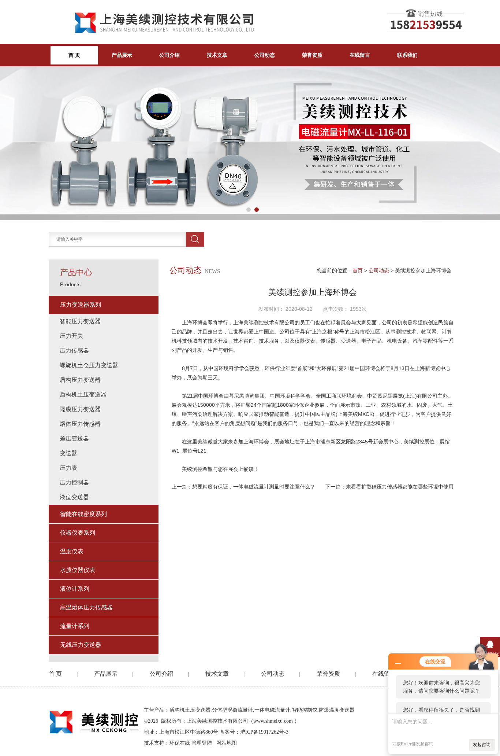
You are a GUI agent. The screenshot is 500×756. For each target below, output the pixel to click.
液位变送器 (74, 497)
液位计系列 (74, 589)
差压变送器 (74, 438)
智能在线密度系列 (83, 514)
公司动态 (264, 55)
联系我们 (407, 55)
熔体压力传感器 (80, 424)
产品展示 (122, 55)
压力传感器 (74, 350)
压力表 (68, 468)
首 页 (55, 674)
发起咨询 (481, 744)
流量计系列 (74, 626)
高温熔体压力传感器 (86, 607)
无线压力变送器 (80, 645)
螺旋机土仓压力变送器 (89, 365)
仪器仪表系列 (77, 533)
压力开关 (71, 336)
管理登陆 (201, 743)
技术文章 (217, 55)
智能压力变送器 (80, 321)
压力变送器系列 (80, 305)
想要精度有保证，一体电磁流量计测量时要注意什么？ (253, 487)
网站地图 (226, 743)
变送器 (68, 453)
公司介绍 (169, 55)
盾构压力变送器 (80, 380)
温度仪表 (71, 551)
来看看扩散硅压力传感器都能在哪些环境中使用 (400, 487)
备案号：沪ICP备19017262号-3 (254, 732)
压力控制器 (74, 482)
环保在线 (179, 743)
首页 (357, 270)
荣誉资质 (312, 55)
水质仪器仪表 (77, 570)
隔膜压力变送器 (80, 409)
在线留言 (360, 55)
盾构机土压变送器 (83, 394)
